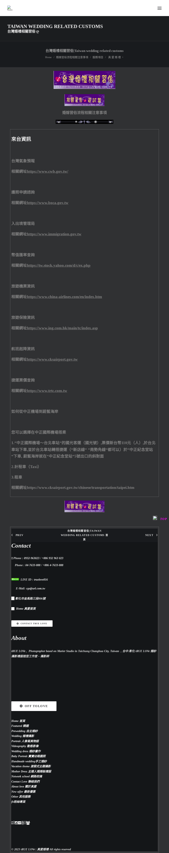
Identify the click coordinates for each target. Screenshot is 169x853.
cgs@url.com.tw (35, 588)
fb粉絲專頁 (18, 801)
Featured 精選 (20, 725)
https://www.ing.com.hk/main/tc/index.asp (62, 328)
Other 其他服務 (21, 796)
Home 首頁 (18, 721)
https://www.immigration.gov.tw (54, 234)
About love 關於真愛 (23, 786)
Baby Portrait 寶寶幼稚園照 (28, 756)
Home (48, 57)
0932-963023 (31, 558)
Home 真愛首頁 (26, 608)
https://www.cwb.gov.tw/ (47, 171)
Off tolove (36, 706)
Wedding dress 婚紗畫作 (26, 751)
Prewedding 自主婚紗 (24, 731)
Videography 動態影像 (25, 746)
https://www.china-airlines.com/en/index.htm (64, 297)
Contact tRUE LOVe (34, 623)
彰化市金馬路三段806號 (30, 598)
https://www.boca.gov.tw (47, 203)
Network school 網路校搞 (26, 776)
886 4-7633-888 (54, 565)
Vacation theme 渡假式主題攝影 (31, 766)
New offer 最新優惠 (23, 791)
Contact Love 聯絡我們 (25, 781)
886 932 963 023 (53, 558)
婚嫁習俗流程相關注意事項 (72, 57)
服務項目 (98, 57)
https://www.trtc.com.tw (47, 390)
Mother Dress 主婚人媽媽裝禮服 (31, 771)
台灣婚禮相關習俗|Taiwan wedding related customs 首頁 (84, 535)
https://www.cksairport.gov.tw (52, 359)
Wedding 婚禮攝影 (22, 736)
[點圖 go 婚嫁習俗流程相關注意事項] (84, 87)
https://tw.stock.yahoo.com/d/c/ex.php (58, 265)
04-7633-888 (32, 565)
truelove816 (41, 579)
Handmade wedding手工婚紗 (29, 761)
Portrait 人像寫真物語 (25, 741)
